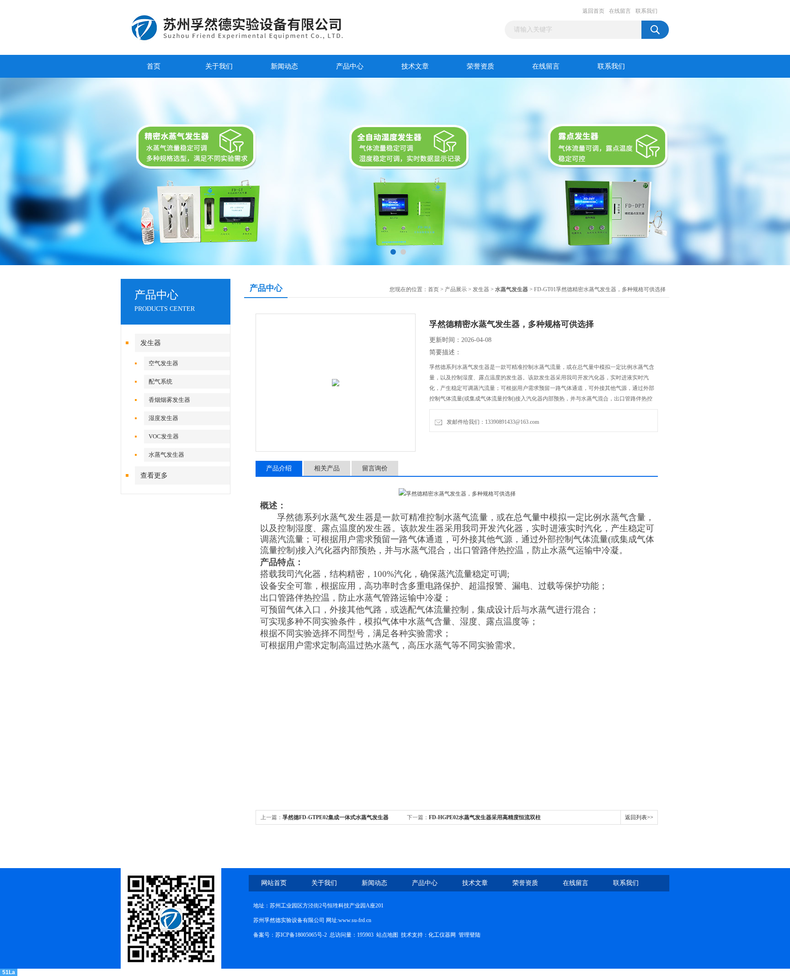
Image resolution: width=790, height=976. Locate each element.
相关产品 (327, 468)
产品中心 (349, 66)
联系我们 (646, 11)
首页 (153, 66)
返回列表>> (639, 817)
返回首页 (593, 11)
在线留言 (620, 11)
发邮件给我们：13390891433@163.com (491, 422)
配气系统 (160, 381)
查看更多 (154, 475)
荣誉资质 (480, 66)
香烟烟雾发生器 (169, 399)
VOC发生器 (164, 436)
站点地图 (387, 935)
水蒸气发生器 (166, 454)
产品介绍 (279, 468)
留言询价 (375, 468)
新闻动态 (284, 66)
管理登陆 (469, 935)
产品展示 (456, 289)
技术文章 (415, 66)
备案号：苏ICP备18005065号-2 (290, 935)
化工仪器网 (442, 935)
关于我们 (219, 66)
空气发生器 (163, 363)
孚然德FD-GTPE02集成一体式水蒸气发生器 (336, 817)
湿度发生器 (163, 418)
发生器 (150, 343)
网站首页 (274, 883)
